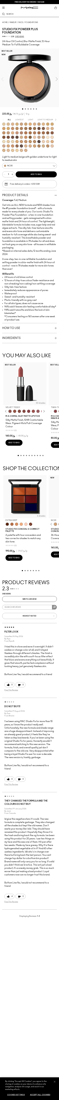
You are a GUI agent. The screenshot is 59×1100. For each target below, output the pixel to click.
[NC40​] (3, 128)
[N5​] (8, 150)
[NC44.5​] (17, 128)
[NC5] (47, 137)
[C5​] (34, 146)
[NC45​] (25, 141)
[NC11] (3, 141)
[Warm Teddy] (19, 411)
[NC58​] (34, 128)
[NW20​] (12, 132)
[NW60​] (17, 137)
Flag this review (11, 690)
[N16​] (21, 150)
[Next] (43, 411)
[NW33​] (21, 132)
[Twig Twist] (28, 411)
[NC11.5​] (8, 141)
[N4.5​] (34, 137)
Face (20, 22)
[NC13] (3, 124)
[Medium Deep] (16, 524)
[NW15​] (3, 132)
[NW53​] (52, 132)
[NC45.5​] (21, 128)
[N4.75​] (3, 150)
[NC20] (55, 524)
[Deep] (30, 524)
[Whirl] (24, 411)
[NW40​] (12, 146)
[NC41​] (17, 141)
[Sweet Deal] (33, 411)
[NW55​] (3, 137)
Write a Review (29, 599)
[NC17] (17, 124)
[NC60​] (39, 128)
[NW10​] (47, 128)
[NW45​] (34, 132)
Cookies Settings (16, 1095)
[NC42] (8, 128)
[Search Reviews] (54, 607)
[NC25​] (30, 124)
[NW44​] (30, 132)
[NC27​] (34, 124)
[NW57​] (8, 137)
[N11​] (12, 150)
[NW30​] (3, 146)
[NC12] (12, 141)
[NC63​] (43, 128)
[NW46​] (39, 132)
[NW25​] (17, 132)
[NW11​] (47, 141)
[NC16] (12, 124)
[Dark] (12, 524)
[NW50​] (17, 146)
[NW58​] (12, 137)
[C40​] (43, 146)
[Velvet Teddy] (10, 411)
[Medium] (21, 524)
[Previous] (6, 411)
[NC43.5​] (12, 128)
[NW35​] (8, 146)
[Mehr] (38, 411)
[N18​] (25, 150)
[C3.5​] (21, 137)
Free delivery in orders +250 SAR (29, 2)
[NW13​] (52, 128)
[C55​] (30, 137)
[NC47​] (34, 141)
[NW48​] (47, 132)
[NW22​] (52, 141)
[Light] (26, 524)
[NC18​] (21, 124)
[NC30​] (39, 124)
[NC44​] (21, 141)
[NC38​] (52, 124)
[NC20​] (25, 124)
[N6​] (39, 137)
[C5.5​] (25, 137)
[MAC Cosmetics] (29, 8)
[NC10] (52, 137)
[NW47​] (43, 132)
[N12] (17, 150)
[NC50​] (25, 128)
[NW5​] (43, 141)
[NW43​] (25, 132)
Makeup (13, 22)
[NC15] (8, 124)
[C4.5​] (30, 146)
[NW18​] (8, 132)
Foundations (31, 22)
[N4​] (52, 146)
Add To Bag (36, 174)
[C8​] (39, 146)
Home (5, 22)
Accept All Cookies (40, 1095)
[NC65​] (39, 141)
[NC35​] (43, 124)
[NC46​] (30, 141)
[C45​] (47, 146)
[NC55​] (30, 128)
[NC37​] (47, 124)
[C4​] (25, 146)
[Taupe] (14, 411)
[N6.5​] (43, 137)
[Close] (55, 1082)
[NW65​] (21, 146)
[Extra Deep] (7, 524)
